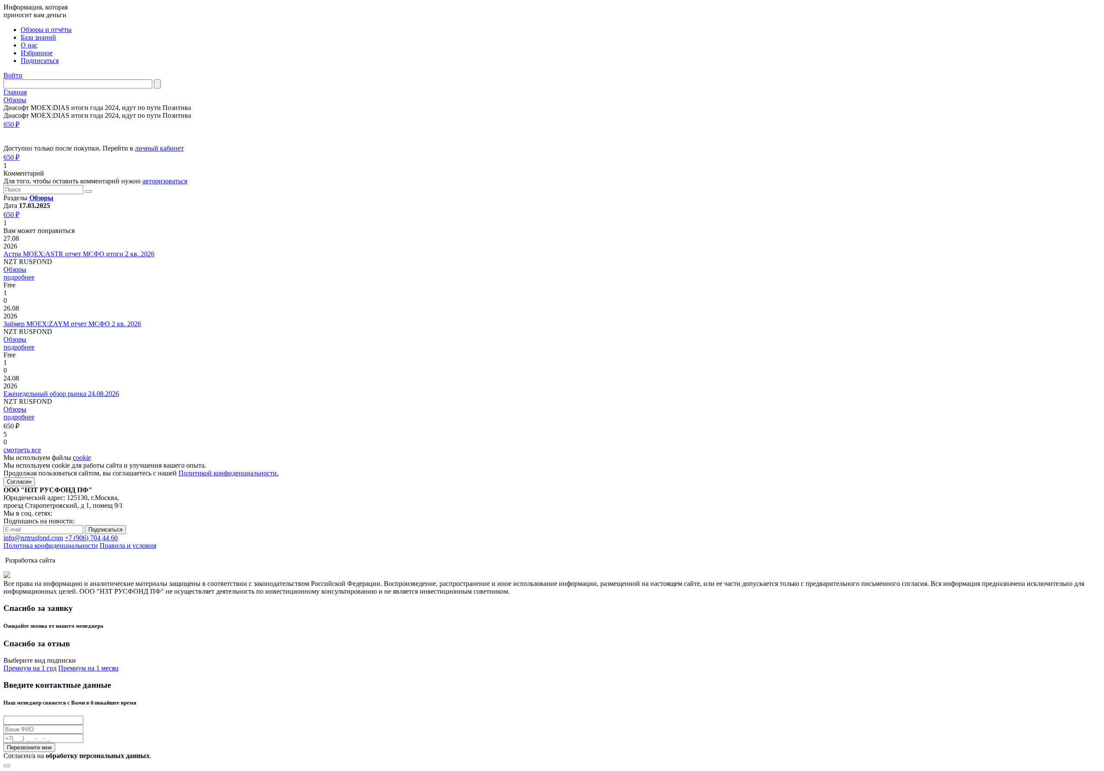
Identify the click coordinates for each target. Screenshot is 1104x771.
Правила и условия (128, 545)
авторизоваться (164, 181)
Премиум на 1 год (29, 668)
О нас (29, 45)
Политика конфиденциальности (50, 545)
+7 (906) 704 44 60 (91, 537)
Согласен (19, 481)
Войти (12, 75)
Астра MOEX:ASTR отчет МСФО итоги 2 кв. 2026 (78, 254)
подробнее (18, 277)
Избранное (37, 53)
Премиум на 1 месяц (88, 668)
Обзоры (14, 100)
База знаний (38, 37)
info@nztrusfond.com (33, 537)
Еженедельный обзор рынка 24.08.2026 (61, 393)
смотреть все (22, 449)
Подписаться (40, 60)
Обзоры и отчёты (46, 29)
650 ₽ (11, 124)
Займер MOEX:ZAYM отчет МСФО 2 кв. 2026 (72, 323)
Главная (15, 92)
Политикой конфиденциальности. (229, 473)
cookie (82, 457)
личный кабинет (159, 148)
